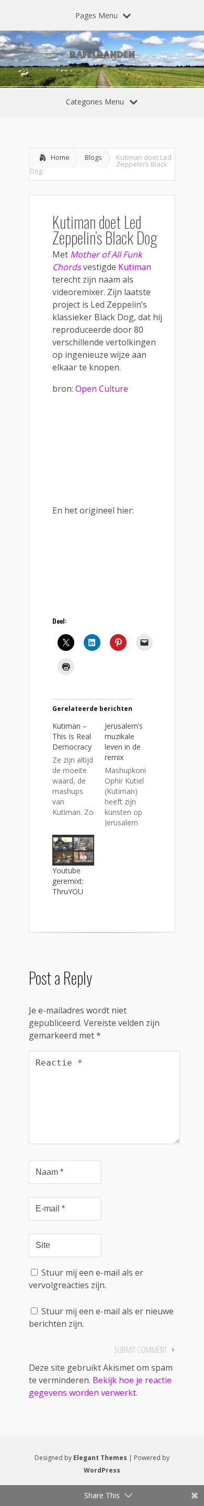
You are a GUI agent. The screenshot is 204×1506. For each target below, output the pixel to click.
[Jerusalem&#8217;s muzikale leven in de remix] (131, 773)
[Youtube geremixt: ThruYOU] (73, 850)
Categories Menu (95, 102)
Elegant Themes (100, 1457)
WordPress (102, 1470)
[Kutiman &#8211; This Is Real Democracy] (78, 768)
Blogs (93, 157)
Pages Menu (96, 15)
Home (60, 157)
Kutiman (134, 267)
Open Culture (101, 388)
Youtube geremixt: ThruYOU (68, 881)
